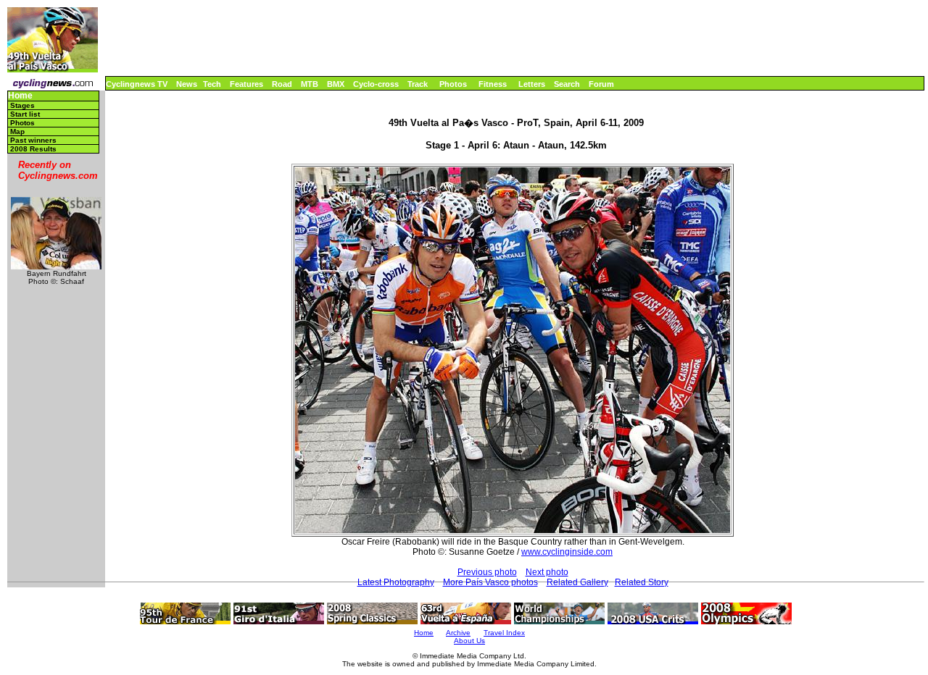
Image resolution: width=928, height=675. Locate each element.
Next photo (547, 572)
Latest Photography (395, 582)
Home (20, 96)
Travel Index (504, 633)
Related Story (641, 582)
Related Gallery (577, 582)
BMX (335, 84)
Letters (531, 84)
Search (567, 84)
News (186, 84)
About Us (469, 641)
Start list (25, 114)
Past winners (33, 140)
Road (282, 84)
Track (417, 84)
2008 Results (33, 149)
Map (17, 131)
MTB (309, 84)
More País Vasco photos (490, 582)
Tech (212, 84)
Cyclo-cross (376, 84)
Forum (601, 84)
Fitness (492, 84)
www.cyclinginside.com (567, 552)
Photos (453, 84)
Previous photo (487, 572)
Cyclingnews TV (136, 84)
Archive (458, 633)
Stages (22, 105)
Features (246, 84)
